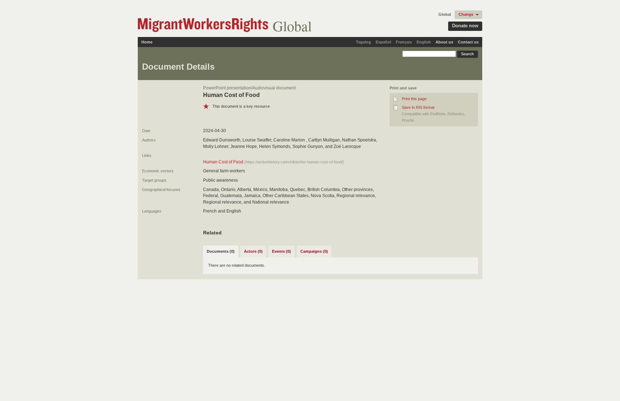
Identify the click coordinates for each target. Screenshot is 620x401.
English (424, 42)
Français (404, 42)
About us (444, 42)
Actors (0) (253, 251)
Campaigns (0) (314, 251)
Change (466, 14)
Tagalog (363, 42)
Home (146, 42)
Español (383, 42)
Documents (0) (221, 251)
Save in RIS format (418, 107)
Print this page (414, 99)
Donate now (465, 25)
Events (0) (281, 251)
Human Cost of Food (223, 161)
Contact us (468, 42)
